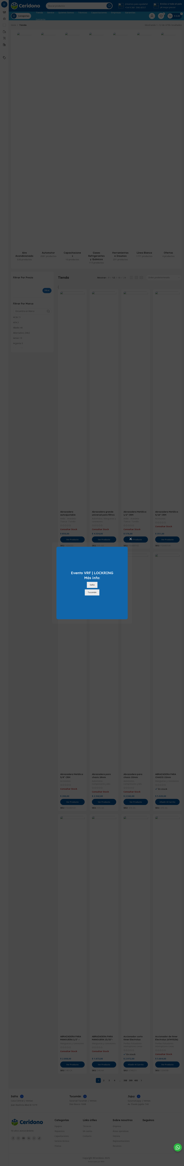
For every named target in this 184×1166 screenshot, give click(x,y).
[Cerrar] (130, 538)
